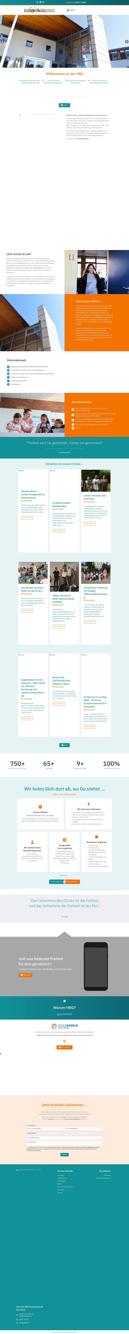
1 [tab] (45, 96)
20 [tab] (78, 96)
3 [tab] (49, 96)
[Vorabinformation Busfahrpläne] (64, 484)
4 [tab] (50, 96)
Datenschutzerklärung (41, 1147)
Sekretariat (60, 1190)
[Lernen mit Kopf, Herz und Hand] (95, 481)
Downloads (60, 1175)
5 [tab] (52, 96)
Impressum (107, 1175)
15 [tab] (70, 96)
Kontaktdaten (61, 1181)
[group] (17, 765)
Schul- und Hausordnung (65, 1187)
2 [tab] (47, 96)
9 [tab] (59, 96)
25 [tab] (87, 96)
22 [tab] (82, 96)
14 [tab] (68, 96)
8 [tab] (57, 96)
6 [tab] (54, 96)
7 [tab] (56, 96)
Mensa (59, 1184)
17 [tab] (73, 96)
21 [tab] (80, 96)
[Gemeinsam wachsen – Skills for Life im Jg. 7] (33, 573)
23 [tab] (84, 96)
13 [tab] (66, 96)
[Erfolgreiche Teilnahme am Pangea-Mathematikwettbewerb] (95, 573)
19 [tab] (77, 96)
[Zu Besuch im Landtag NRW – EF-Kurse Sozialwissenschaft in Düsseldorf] (95, 674)
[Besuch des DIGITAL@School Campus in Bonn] (64, 664)
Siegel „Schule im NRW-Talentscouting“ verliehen (63, 598)
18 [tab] (75, 96)
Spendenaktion (83, 139)
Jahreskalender (62, 1178)
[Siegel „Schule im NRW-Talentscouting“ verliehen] (64, 577)
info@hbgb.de (30, 1150)
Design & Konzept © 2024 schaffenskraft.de (64, 1332)
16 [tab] (71, 96)
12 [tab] (64, 96)
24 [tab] (85, 96)
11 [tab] (63, 96)
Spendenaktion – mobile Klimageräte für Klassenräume (33, 494)
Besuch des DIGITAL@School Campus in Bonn (61, 680)
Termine (59, 1193)
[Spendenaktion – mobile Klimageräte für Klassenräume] (33, 479)
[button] (2, 41)
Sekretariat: (76, 2)
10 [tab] (61, 96)
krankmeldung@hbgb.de (72, 1119)
